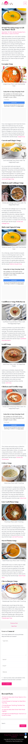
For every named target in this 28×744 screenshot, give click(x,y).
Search (3, 723)
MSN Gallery (5, 33)
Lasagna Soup (21, 136)
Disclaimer (15, 735)
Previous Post (14, 623)
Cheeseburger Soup (7, 618)
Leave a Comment (14, 33)
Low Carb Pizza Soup (17, 537)
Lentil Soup (8, 383)
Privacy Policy (7, 735)
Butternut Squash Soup (15, 264)
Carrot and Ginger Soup (8, 179)
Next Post (14, 626)
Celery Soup (23, 498)
